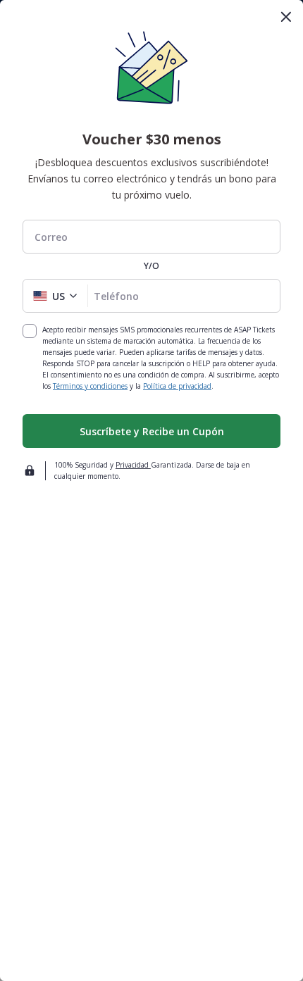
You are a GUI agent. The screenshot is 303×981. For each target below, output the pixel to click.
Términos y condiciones (90, 386)
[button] (55, 296)
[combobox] (151, 237)
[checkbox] (30, 331)
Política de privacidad (177, 386)
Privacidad (133, 465)
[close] (286, 16)
